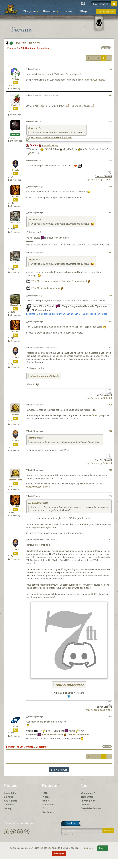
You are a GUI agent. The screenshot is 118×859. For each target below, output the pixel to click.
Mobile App (48, 812)
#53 (110, 470)
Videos (46, 796)
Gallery (7, 808)
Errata (45, 808)
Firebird (15, 131)
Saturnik (15, 726)
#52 (110, 431)
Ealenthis (15, 105)
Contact (85, 804)
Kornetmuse (15, 222)
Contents (9, 804)
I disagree (59, 853)
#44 (110, 160)
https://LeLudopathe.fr (95, 79)
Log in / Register (106, 11)
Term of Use (87, 796)
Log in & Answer (59, 769)
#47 (110, 252)
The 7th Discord (26, 42)
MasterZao (15, 305)
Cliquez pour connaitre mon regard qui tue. (49, 137)
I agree (102, 848)
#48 (110, 295)
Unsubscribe (67, 834)
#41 (110, 69)
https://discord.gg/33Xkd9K (99, 179)
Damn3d (15, 170)
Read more (88, 847)
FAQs (45, 792)
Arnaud (15, 79)
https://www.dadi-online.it (38, 486)
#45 (110, 186)
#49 (110, 321)
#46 (110, 212)
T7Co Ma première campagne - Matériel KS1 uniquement (59, 280)
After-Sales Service (91, 808)
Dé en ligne (97, 415)
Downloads (48, 804)
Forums (68, 11)
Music (45, 800)
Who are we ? (88, 792)
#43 (110, 121)
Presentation (10, 792)
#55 (110, 539)
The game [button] (29, 11)
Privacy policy (88, 800)
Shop (83, 11)
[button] (84, 4)
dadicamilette (15, 480)
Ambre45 (15, 415)
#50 (110, 347)
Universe (8, 796)
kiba (15, 263)
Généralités (43, 47)
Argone (15, 196)
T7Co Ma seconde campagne (45, 287)
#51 (110, 404)
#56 (110, 716)
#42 (110, 95)
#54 (110, 496)
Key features (10, 800)
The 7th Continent (26, 47)
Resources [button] (49, 11)
